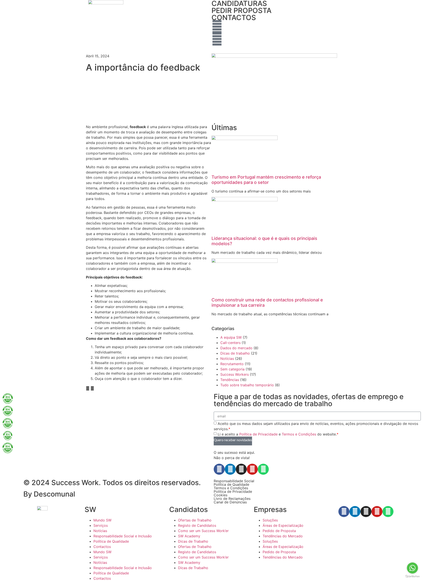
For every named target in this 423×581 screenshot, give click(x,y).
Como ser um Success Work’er (203, 531)
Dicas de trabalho (235, 353)
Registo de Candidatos (197, 525)
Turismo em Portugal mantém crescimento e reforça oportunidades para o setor (266, 179)
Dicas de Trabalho (193, 541)
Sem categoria (232, 369)
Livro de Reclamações (232, 498)
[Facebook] (219, 469)
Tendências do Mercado (283, 536)
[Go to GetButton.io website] (412, 576)
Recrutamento (232, 364)
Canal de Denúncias (230, 502)
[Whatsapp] (263, 469)
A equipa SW (231, 337)
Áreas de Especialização (283, 525)
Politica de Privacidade (233, 491)
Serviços (100, 525)
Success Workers (234, 374)
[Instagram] (241, 469)
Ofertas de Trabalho (195, 520)
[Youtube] (252, 469)
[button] (87, 388)
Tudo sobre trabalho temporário (247, 385)
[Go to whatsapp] (412, 568)
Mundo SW (102, 520)
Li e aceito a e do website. (278, 434)
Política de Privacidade (258, 434)
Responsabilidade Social (234, 481)
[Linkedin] (230, 469)
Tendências (229, 379)
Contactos (102, 546)
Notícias (227, 358)
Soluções (270, 520)
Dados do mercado (236, 348)
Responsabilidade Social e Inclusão (122, 536)
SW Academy (189, 536)
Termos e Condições (299, 434)
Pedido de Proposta (279, 531)
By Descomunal (49, 494)
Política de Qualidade (231, 484)
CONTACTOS (234, 17)
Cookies (220, 495)
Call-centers (230, 342)
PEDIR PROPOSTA (241, 10)
